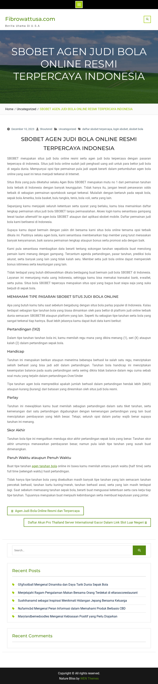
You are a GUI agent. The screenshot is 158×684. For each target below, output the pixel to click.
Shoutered (46, 129)
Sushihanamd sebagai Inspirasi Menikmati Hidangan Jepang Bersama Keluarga (72, 600)
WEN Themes (89, 678)
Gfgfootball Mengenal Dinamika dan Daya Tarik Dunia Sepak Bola (63, 584)
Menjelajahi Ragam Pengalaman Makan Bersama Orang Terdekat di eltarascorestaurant (78, 592)
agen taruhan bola (44, 466)
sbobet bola (136, 129)
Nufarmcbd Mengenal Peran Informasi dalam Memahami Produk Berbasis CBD (72, 608)
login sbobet (120, 129)
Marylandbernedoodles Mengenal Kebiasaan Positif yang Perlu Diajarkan (67, 616)
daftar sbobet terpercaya (97, 129)
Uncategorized (67, 129)
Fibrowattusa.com (30, 19)
